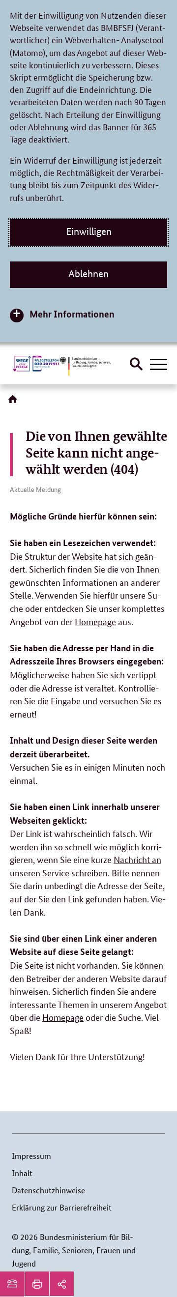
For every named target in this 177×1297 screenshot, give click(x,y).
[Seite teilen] (61, 1283)
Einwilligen (89, 231)
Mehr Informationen (72, 314)
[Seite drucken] (37, 1283)
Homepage (95, 621)
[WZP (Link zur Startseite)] (36, 363)
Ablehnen (88, 274)
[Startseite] (14, 402)
